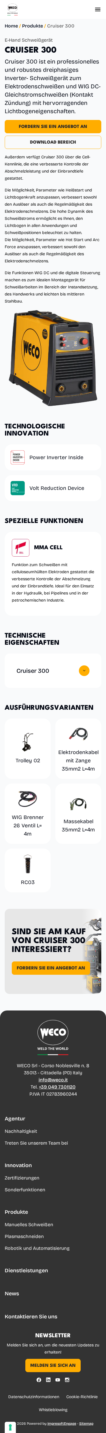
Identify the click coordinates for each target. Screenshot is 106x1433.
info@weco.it (53, 1080)
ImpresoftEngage (61, 1423)
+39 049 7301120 (57, 1087)
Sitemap (86, 1423)
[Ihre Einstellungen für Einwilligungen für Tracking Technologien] (10, 1427)
